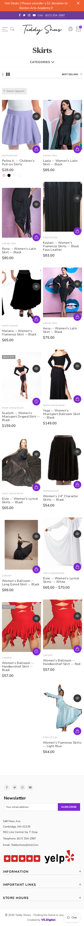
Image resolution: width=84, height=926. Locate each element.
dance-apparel (15, 91)
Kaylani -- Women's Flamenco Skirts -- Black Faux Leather (61, 246)
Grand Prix (50, 155)
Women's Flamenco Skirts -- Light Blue (62, 744)
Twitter (15, 787)
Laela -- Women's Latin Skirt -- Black (60, 162)
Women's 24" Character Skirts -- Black (60, 497)
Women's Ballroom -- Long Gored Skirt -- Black (20, 582)
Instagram (22, 787)
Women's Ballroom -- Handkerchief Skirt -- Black (18, 666)
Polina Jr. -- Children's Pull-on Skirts (18, 162)
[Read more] (36, 401)
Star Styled (50, 237)
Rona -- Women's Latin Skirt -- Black (19, 250)
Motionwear (10, 155)
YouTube (30, 787)
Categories (40, 62)
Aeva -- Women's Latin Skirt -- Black (60, 330)
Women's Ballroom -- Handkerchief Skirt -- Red (61, 662)
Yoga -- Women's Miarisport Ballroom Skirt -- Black (61, 414)
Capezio (7, 575)
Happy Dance (10, 325)
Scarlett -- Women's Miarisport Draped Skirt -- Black (21, 416)
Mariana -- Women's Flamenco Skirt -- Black (19, 332)
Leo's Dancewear (12, 493)
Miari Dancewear (54, 405)
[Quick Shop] (36, 149)
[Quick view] (36, 116)
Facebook (7, 787)
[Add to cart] (77, 231)
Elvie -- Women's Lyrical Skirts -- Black (20, 500)
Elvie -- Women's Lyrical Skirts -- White (61, 580)
